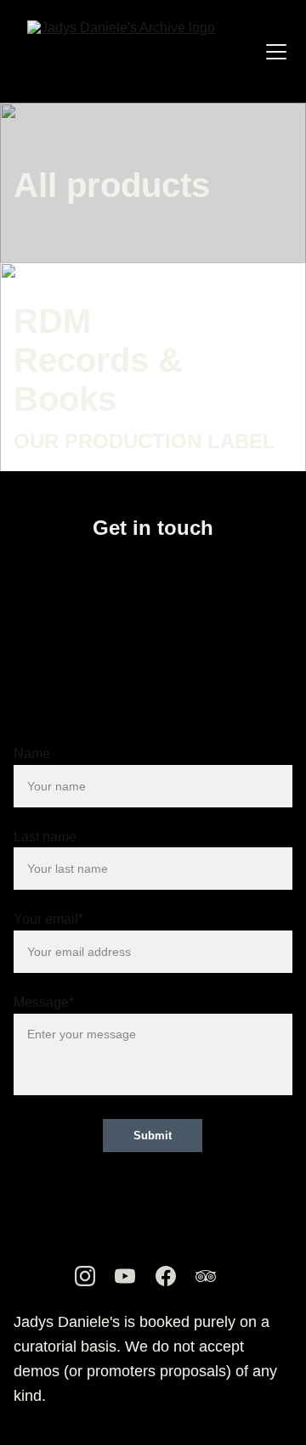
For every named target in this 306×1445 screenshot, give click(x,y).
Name (32, 753)
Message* (44, 1002)
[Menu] (276, 51)
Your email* (48, 919)
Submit (152, 1135)
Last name (45, 836)
